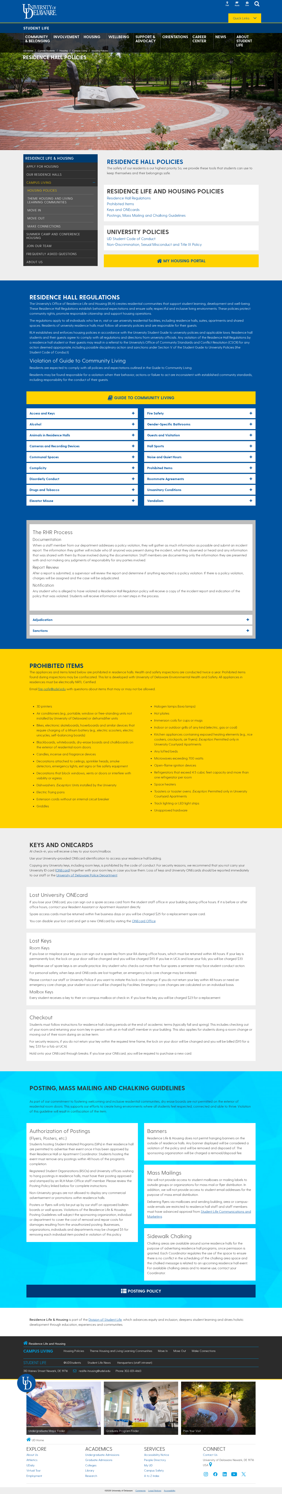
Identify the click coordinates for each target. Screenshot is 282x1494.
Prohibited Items (120, 203)
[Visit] (227, 4)
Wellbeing (118, 37)
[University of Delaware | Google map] (210, 1465)
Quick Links (241, 18)
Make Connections (44, 226)
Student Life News (99, 1362)
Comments (140, 1490)
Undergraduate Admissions (102, 1454)
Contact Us (210, 1454)
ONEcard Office (143, 921)
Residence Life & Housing (49, 158)
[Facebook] (215, 1475)
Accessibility (169, 1490)
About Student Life (244, 41)
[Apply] (237, 4)
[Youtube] (234, 1475)
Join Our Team (39, 246)
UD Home (28, 50)
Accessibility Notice (156, 1454)
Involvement (66, 37)
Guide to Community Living (143, 397)
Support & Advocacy (145, 39)
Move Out (36, 218)
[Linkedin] (225, 1475)
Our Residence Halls (44, 174)
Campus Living (79, 50)
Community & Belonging (37, 39)
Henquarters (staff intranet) (134, 1362)
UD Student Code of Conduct (131, 238)
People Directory (155, 1460)
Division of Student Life (105, 1319)
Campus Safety (154, 1470)
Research (91, 1476)
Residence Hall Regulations (129, 198)
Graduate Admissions (98, 1460)
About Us (34, 262)
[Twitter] (243, 1475)
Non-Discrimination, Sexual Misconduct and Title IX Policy (154, 244)
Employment (34, 1476)
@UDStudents (72, 1362)
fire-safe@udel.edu (52, 689)
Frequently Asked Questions (51, 254)
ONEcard (62, 870)
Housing (92, 37)
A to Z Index (151, 1476)
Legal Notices (154, 1490)
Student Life (36, 28)
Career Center (199, 39)
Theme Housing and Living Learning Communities (50, 200)
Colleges (90, 1465)
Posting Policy (144, 1290)
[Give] (247, 4)
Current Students (46, 50)
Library (89, 1470)
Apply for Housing (42, 166)
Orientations (175, 37)
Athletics (31, 1460)
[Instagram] (206, 1475)
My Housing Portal (184, 260)
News (220, 37)
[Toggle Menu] (94, 182)
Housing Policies (100, 50)
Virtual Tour (33, 1470)
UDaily (30, 1465)
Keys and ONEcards (123, 209)
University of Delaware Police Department (86, 875)
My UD (148, 1465)
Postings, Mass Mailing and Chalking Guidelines (146, 215)
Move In (34, 210)
